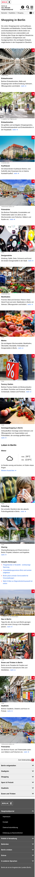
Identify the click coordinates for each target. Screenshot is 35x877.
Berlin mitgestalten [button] (8, 765)
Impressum (6, 816)
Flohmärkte (5, 209)
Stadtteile (5, 706)
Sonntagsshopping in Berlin (12, 428)
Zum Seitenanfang (24, 760)
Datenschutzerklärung (10, 827)
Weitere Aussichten (7, 470)
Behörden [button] (5, 844)
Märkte (3, 341)
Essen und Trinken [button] (8, 794)
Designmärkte (6, 255)
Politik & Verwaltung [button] (9, 838)
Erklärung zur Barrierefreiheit (13, 833)
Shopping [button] (5, 777)
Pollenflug (5, 506)
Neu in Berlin (6, 619)
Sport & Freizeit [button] (7, 782)
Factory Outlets (7, 384)
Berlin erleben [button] (6, 850)
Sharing (4, 547)
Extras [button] (3, 855)
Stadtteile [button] (5, 788)
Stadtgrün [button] (5, 771)
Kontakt (5, 822)
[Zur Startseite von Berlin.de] (7, 805)
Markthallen (5, 297)
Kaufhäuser (5, 166)
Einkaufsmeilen (7, 122)
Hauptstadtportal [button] (7, 811)
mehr (22, 86)
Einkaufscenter (7, 78)
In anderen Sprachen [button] (9, 861)
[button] (32, 13)
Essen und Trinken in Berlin (12, 662)
